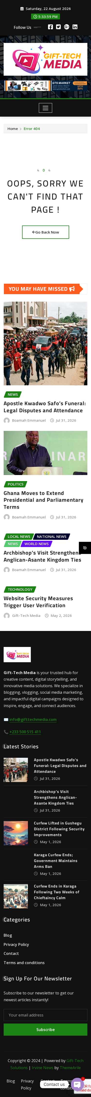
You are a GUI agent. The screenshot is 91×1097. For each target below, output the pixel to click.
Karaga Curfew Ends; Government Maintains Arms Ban (56, 860)
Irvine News (42, 1067)
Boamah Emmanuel (29, 420)
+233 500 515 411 (25, 731)
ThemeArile (70, 1067)
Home (13, 128)
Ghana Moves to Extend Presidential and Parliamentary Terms (43, 500)
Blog (8, 935)
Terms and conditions (24, 962)
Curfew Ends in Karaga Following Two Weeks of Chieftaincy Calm (56, 891)
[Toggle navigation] (45, 108)
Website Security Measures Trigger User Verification (38, 601)
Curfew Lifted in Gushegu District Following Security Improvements (59, 828)
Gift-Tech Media (26, 615)
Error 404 (32, 128)
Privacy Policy (16, 944)
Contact (11, 953)
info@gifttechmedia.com (33, 719)
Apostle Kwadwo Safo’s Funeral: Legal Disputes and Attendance (45, 406)
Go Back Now (47, 232)
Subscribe (45, 1029)
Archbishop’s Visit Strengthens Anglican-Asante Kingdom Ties (42, 556)
